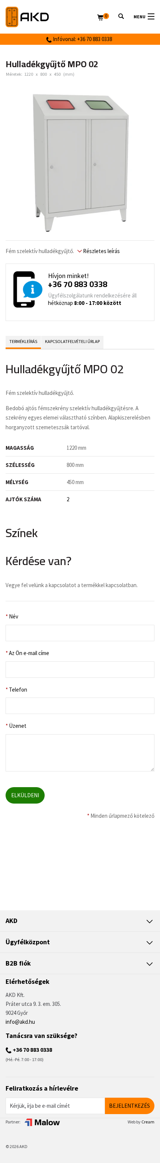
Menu (139, 16)
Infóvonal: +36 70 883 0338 (82, 39)
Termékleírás (23, 341)
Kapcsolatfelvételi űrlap (72, 341)
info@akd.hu (20, 1021)
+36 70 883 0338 (77, 284)
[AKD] (51, 17)
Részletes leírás (101, 251)
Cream (147, 1122)
